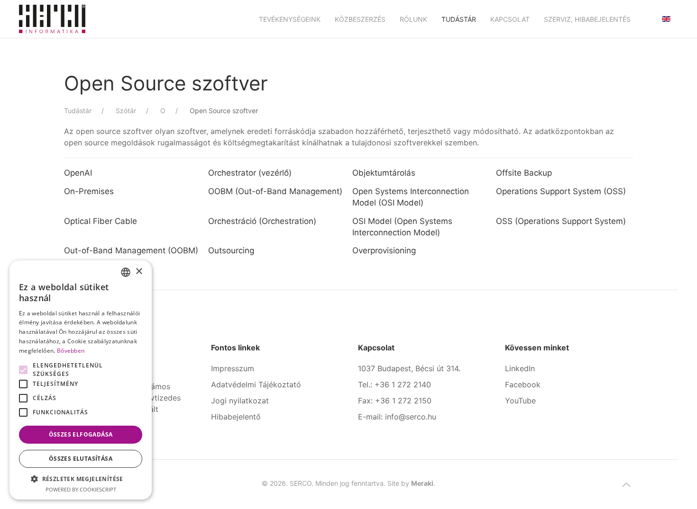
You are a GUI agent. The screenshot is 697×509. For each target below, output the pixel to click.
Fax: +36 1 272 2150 (394, 400)
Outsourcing (232, 250)
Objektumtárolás (383, 173)
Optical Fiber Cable (100, 221)
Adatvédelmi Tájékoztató (256, 384)
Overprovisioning (384, 250)
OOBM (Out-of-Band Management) (275, 191)
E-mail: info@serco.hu (397, 416)
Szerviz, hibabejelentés (587, 19)
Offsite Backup (524, 173)
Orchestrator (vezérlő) (250, 173)
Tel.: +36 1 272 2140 (394, 384)
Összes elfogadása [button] (81, 434)
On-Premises (89, 191)
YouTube (520, 400)
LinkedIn (520, 368)
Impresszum (232, 368)
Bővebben (70, 351)
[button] (626, 485)
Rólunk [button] (413, 19)
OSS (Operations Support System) (562, 221)
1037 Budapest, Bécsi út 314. (409, 368)
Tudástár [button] (458, 19)
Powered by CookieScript (81, 489)
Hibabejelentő (236, 416)
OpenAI (78, 173)
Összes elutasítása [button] (80, 459)
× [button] (138, 271)
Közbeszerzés (360, 19)
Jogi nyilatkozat (240, 400)
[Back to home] (52, 19)
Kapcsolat (510, 19)
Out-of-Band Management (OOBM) (131, 250)
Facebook (523, 384)
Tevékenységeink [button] (290, 19)
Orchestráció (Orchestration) (262, 221)
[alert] (80, 380)
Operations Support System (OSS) (562, 191)
